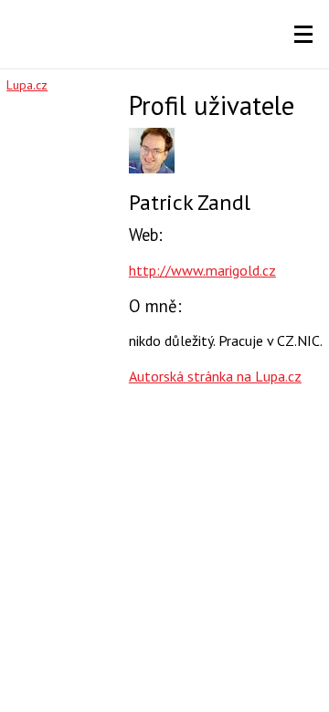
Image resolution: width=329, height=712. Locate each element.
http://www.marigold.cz (202, 270)
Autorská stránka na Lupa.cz (215, 376)
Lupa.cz (27, 85)
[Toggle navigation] (303, 34)
